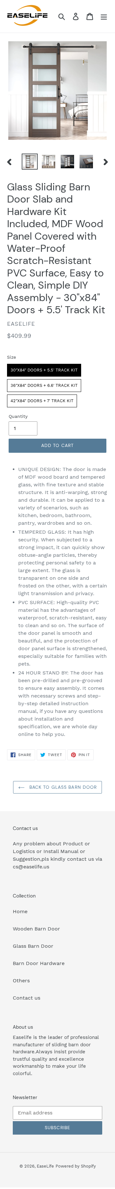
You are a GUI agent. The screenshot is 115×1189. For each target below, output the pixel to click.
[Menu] (104, 16)
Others (21, 981)
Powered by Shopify (76, 1166)
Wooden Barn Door (36, 929)
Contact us (26, 998)
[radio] (44, 370)
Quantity (18, 416)
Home (20, 911)
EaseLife (45, 1166)
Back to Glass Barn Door (62, 787)
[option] (29, 161)
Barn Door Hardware (39, 963)
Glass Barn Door (33, 946)
